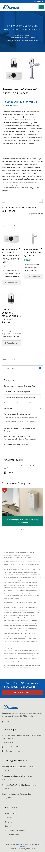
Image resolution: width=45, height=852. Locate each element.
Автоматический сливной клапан (22, 38)
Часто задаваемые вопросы (15, 830)
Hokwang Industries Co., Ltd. (25, 844)
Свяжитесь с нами (11, 834)
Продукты (8, 822)
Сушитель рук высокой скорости (17, 392)
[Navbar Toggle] (41, 7)
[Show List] (42, 213)
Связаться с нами (29, 667)
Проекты (7, 826)
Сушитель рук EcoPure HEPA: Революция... (19, 785)
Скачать (11, 473)
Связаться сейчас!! (22, 692)
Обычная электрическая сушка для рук (19, 397)
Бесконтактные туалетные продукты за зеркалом (19, 430)
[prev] (3, 201)
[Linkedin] (8, 722)
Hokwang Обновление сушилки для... (17, 794)
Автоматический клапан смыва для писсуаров (21, 418)
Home (17, 35)
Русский (40, 2)
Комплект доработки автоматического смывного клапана (11, 316)
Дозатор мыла (36, 665)
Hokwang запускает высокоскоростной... (18, 767)
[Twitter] (5, 722)
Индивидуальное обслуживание (16, 444)
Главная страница (11, 813)
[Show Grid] (38, 213)
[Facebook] (2, 722)
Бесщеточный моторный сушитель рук (19, 386)
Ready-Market (30, 849)
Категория (25, 35)
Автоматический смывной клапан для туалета (22, 40)
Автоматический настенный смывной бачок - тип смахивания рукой (11, 255)
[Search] (40, 368)
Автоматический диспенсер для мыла (19, 403)
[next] (41, 201)
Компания (8, 818)
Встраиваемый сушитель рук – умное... (17, 776)
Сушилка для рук (9, 667)
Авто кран (8, 408)
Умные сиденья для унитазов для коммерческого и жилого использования (20, 438)
